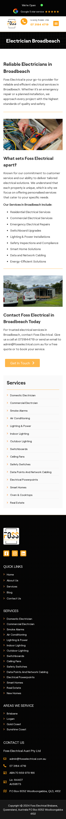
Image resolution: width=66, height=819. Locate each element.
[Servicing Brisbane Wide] (24, 20)
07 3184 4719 (39, 23)
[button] (56, 23)
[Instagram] (15, 553)
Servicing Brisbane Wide (39, 18)
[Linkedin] (23, 553)
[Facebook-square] (6, 553)
